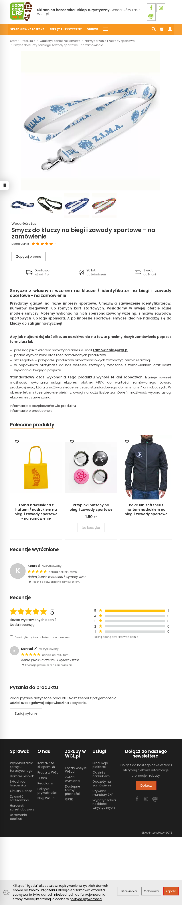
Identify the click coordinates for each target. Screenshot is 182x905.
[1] (33, 244)
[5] (51, 244)
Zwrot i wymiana (72, 779)
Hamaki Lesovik (22, 776)
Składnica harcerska (27, 29)
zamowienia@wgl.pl (110, 350)
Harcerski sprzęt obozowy (22, 807)
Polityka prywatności (47, 791)
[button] (38, 272)
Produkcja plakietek (100, 765)
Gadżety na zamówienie (102, 783)
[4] (46, 244)
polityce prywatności (86, 899)
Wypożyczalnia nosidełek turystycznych (104, 804)
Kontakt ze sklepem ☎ (46, 765)
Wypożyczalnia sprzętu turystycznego (21, 767)
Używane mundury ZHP (103, 793)
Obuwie (92, 29)
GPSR (69, 799)
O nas (42, 778)
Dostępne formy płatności (72, 790)
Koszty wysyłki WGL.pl (76, 770)
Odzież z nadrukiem (101, 774)
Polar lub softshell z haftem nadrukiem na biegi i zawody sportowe (146, 510)
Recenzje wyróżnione (34, 549)
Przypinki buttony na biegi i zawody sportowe (91, 507)
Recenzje (20, 597)
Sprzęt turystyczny (65, 29)
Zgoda (171, 891)
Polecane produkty (32, 424)
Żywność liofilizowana (19, 798)
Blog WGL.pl (46, 798)
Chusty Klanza (21, 791)
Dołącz (146, 785)
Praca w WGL (48, 772)
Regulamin (46, 783)
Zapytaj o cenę (28, 256)
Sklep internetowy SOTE (156, 832)
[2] (38, 244)
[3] (42, 244)
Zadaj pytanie (26, 713)
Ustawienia (128, 891)
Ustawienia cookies (18, 817)
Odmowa (151, 891)
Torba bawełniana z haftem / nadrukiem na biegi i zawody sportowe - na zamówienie (35, 512)
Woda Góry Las (24, 223)
